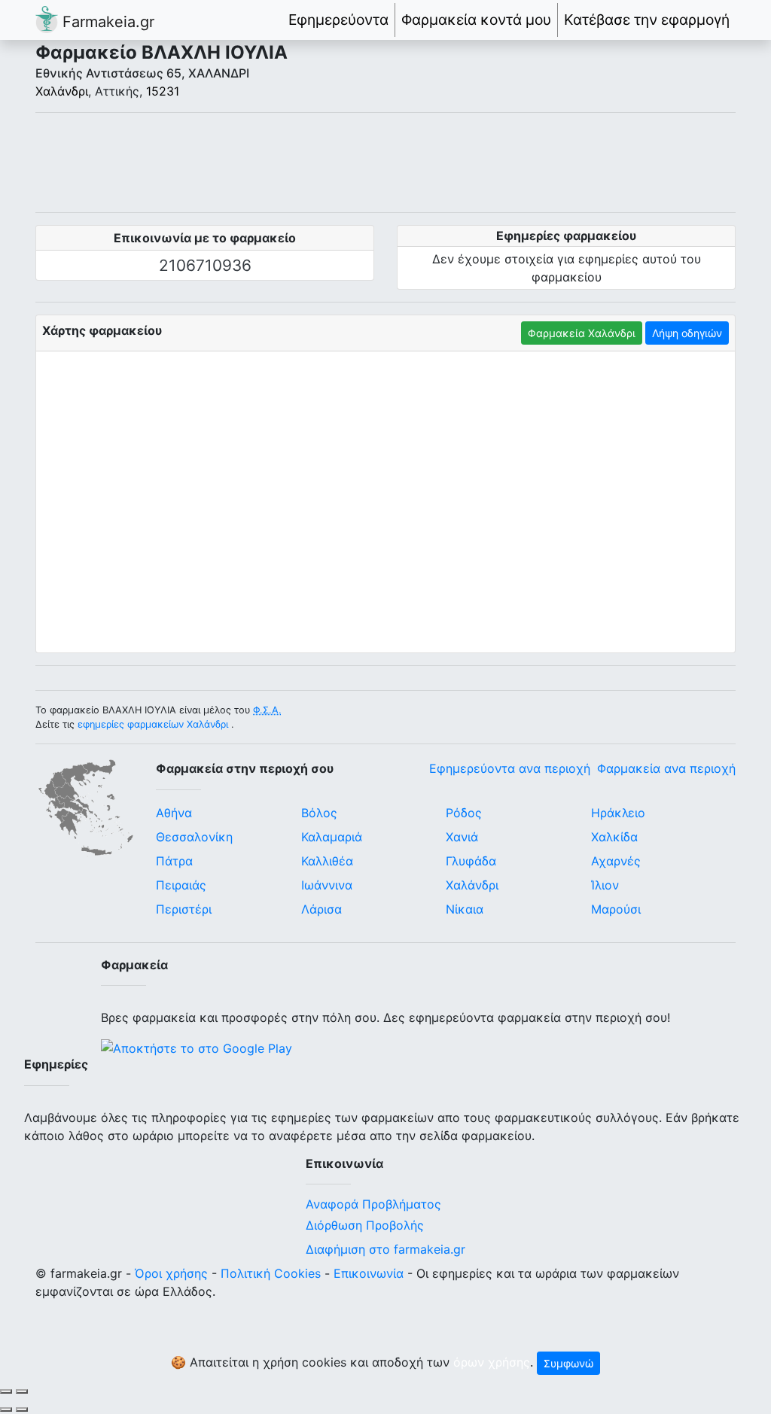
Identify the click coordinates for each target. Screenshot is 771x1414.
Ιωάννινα (326, 884)
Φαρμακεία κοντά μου (476, 20)
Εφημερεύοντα (338, 20)
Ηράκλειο (618, 812)
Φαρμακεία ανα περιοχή (666, 768)
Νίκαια (464, 909)
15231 (162, 91)
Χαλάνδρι (61, 91)
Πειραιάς (181, 884)
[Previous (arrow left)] (6, 1409)
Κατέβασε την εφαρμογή (647, 20)
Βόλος (319, 812)
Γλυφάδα (471, 860)
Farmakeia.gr (106, 22)
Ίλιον (605, 884)
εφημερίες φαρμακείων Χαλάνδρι (153, 724)
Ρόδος (464, 812)
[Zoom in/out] (22, 1391)
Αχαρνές (616, 860)
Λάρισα (321, 909)
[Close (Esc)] (6, 1391)
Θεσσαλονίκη (194, 836)
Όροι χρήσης (171, 1273)
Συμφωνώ (568, 1363)
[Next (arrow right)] (22, 1409)
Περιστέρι (184, 909)
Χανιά (462, 836)
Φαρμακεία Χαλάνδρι (581, 333)
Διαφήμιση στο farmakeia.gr (385, 1249)
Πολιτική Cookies (271, 1273)
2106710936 (205, 265)
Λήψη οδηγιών (687, 333)
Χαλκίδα (614, 836)
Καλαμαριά (331, 836)
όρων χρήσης (491, 1362)
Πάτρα (174, 860)
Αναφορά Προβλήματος (373, 1204)
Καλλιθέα (327, 860)
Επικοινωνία (369, 1273)
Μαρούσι (616, 909)
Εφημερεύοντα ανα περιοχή (509, 768)
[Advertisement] (385, 162)
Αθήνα (174, 812)
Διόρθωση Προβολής (365, 1225)
